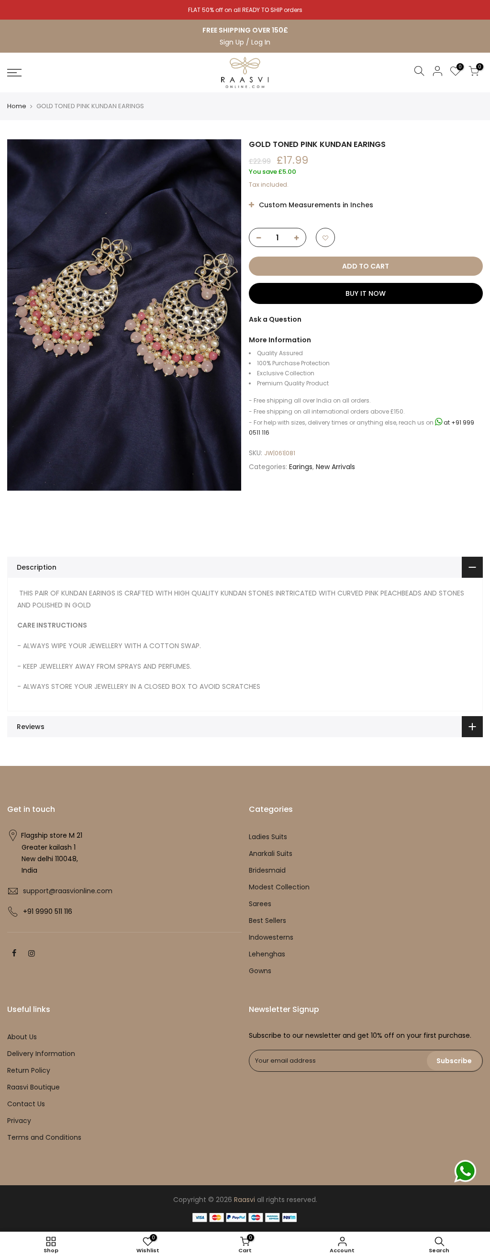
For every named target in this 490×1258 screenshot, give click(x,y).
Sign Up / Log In (245, 42)
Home (16, 106)
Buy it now (365, 293)
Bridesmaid (267, 870)
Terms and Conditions (44, 1137)
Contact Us (26, 1104)
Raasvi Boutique (33, 1087)
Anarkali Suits (270, 853)
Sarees (260, 904)
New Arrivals (335, 467)
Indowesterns (271, 937)
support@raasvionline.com (67, 891)
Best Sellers (267, 920)
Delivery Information (41, 1053)
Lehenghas (267, 954)
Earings (300, 467)
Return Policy (28, 1070)
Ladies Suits (268, 837)
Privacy (19, 1120)
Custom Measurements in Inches (315, 205)
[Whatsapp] (465, 1171)
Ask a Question (275, 319)
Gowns (260, 971)
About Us (22, 1037)
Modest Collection (279, 887)
